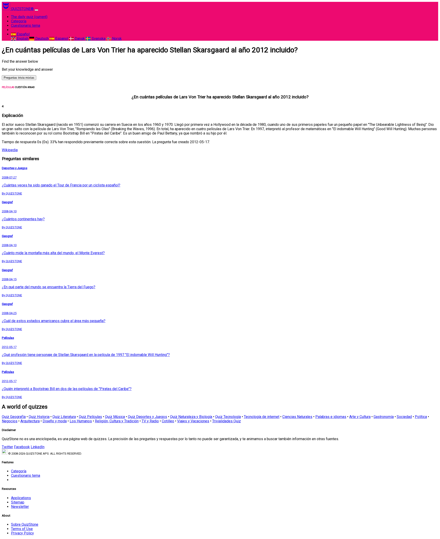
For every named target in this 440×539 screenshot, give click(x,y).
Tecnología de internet (261, 417)
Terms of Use (22, 529)
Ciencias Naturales (297, 417)
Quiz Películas (90, 417)
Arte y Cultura (360, 417)
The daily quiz (29, 17)
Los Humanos (81, 421)
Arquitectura (30, 421)
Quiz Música (115, 417)
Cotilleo (168, 421)
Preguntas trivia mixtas (19, 77)
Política (421, 417)
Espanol (61, 38)
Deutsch (41, 38)
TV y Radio (150, 421)
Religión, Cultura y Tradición (117, 421)
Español (23, 34)
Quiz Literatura (64, 417)
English (22, 38)
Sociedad (404, 417)
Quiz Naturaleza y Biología (191, 417)
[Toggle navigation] (36, 10)
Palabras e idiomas (330, 417)
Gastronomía (384, 417)
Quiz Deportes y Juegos (147, 417)
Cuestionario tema (25, 25)
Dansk (79, 38)
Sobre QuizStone (24, 524)
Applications (21, 498)
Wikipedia (10, 150)
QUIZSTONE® (22, 9)
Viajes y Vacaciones (193, 421)
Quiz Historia (39, 417)
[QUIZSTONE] (6, 9)
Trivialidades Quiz (226, 421)
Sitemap (17, 502)
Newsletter (20, 506)
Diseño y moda (55, 421)
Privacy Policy (22, 533)
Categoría (18, 21)
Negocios (9, 421)
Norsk (116, 38)
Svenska (98, 38)
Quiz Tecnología (228, 417)
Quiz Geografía (14, 417)
